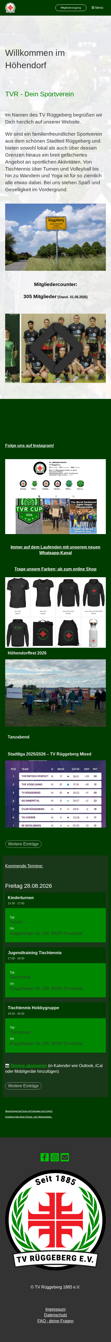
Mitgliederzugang (71, 7)
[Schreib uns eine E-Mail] (65, 1158)
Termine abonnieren (28, 1065)
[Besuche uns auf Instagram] (55, 1158)
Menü (98, 8)
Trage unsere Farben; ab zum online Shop (55, 569)
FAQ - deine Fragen (55, 1321)
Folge (29, 445)
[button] (55, 917)
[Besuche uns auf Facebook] (45, 1158)
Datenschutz (55, 1315)
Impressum (55, 1309)
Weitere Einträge (23, 844)
